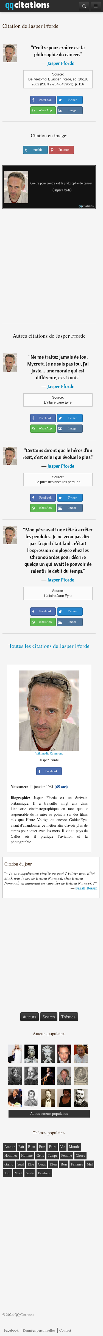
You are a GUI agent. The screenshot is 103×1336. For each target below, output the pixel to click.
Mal (90, 1164)
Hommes (10, 1155)
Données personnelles (39, 1330)
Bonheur (44, 1173)
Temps (52, 1155)
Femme (66, 1155)
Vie (62, 1147)
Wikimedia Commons (49, 753)
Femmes (77, 1164)
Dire (31, 1164)
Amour (9, 1147)
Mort (18, 1173)
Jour (7, 1173)
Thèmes (68, 1016)
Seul (20, 1164)
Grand (8, 1164)
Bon (64, 1164)
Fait (21, 1147)
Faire (52, 1147)
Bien (31, 1147)
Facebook (11, 1330)
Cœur (42, 1164)
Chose (80, 1155)
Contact (65, 1330)
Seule (30, 1173)
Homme (27, 1155)
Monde (74, 1147)
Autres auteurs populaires (49, 1113)
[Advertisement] (51, 268)
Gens (40, 1155)
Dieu (53, 1164)
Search (49, 1016)
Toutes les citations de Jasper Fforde (49, 646)
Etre (42, 1147)
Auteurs (29, 1016)
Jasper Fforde (61, 63)
